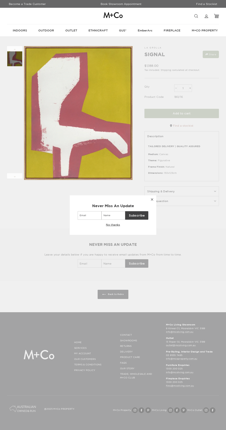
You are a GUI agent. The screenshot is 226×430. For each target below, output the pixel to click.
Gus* (122, 30)
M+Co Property (205, 30)
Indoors (20, 30)
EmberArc (145, 30)
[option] (121, 4)
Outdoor (46, 30)
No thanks (113, 224)
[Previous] (14, 48)
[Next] (14, 176)
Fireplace (172, 30)
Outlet (71, 30)
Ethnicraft (98, 30)
